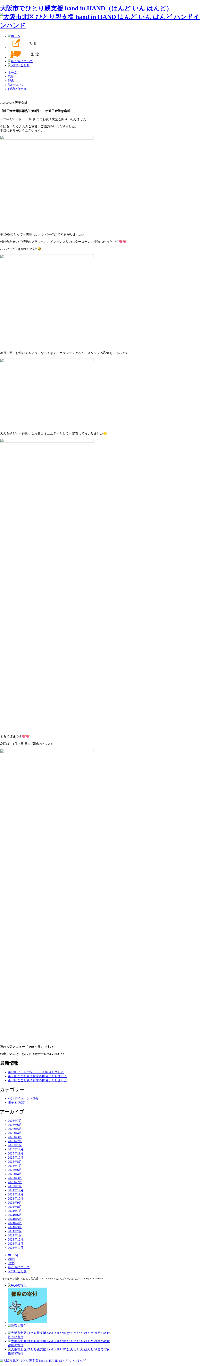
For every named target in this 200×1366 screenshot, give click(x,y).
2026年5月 (15, 1128)
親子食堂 (16, 1102)
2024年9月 (15, 1202)
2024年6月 (15, 1215)
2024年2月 (15, 1231)
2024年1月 (15, 1235)
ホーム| (13, 1255)
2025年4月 (15, 1174)
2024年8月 (15, 1206)
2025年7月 (15, 1165)
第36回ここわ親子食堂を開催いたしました (37, 1076)
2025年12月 (15, 1149)
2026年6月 (15, 1124)
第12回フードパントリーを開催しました (36, 1072)
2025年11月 (15, 1153)
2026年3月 (15, 1137)
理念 (11, 80)
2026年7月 (15, 1120)
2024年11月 (15, 1194)
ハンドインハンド (23, 1098)
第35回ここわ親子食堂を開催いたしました (37, 1080)
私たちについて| (19, 1267)
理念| (11, 1263)
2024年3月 (15, 1227)
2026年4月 (15, 1133)
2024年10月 (15, 1198)
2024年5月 (15, 1219)
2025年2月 (15, 1182)
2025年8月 (15, 1161)
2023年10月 (15, 1247)
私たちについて (19, 84)
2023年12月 (15, 1239)
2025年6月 (15, 1169)
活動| (11, 1259)
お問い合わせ (17, 89)
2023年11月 (15, 1243)
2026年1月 (15, 1145)
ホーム (12, 72)
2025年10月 (15, 1157)
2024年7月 (15, 1210)
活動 (11, 76)
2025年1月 (15, 1186)
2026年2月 (15, 1141)
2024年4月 (15, 1223)
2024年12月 (15, 1190)
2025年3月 (15, 1178)
